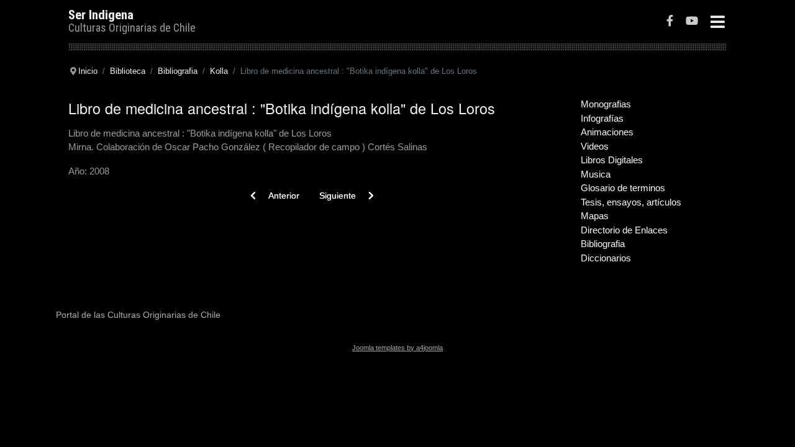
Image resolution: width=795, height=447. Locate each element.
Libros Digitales (612, 160)
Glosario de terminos (623, 188)
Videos (595, 146)
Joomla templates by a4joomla (397, 347)
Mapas (595, 215)
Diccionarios (606, 258)
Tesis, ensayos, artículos (631, 202)
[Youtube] (692, 22)
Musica (596, 174)
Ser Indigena (101, 14)
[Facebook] (669, 22)
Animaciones (607, 132)
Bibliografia (603, 243)
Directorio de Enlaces (624, 230)
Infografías (602, 118)
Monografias (606, 104)
